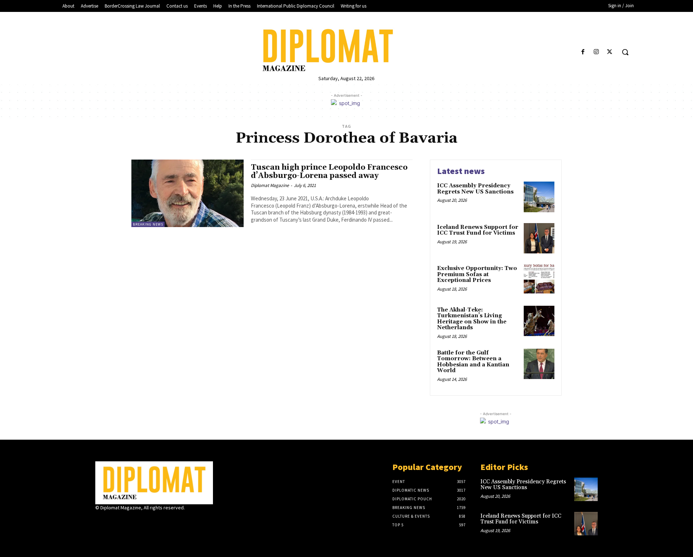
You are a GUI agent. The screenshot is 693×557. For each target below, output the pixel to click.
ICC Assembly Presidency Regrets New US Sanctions (475, 188)
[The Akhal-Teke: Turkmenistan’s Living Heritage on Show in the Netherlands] (539, 321)
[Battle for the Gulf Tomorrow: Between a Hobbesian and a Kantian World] (539, 364)
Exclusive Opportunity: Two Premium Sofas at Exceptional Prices (477, 274)
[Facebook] (583, 52)
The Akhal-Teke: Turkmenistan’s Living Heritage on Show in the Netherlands (471, 318)
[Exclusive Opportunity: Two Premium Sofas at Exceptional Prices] (539, 279)
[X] (610, 52)
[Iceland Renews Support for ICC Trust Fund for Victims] (539, 238)
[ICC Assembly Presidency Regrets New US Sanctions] (539, 197)
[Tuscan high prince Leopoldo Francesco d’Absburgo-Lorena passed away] (187, 193)
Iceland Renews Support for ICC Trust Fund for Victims (477, 230)
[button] (625, 52)
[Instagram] (596, 52)
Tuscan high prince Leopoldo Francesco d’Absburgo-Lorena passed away (329, 171)
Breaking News (148, 224)
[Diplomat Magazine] (346, 50)
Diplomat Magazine (270, 185)
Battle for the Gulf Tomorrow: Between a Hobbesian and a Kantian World (473, 361)
